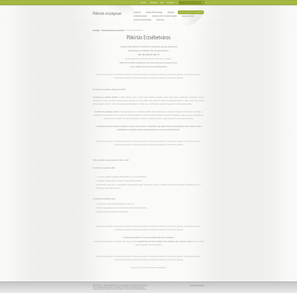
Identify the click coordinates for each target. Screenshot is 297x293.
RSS (161, 2)
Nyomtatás (170, 2)
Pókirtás (171, 12)
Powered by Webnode (197, 285)
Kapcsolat (160, 20)
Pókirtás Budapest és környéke (190, 12)
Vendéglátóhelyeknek (154, 12)
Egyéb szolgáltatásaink (142, 20)
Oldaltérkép (153, 2)
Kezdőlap (137, 12)
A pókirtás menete (140, 16)
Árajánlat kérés (188, 16)
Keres (202, 2)
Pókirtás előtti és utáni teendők (164, 16)
